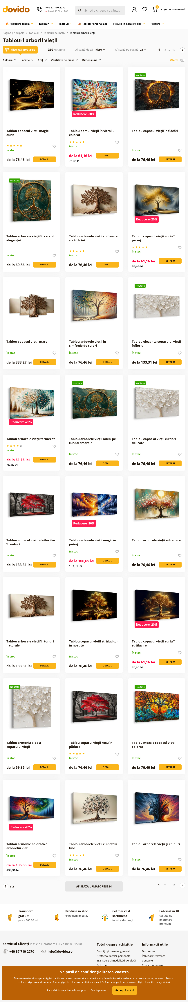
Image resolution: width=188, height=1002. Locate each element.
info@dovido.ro (60, 951)
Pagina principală (13, 33)
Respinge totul (98, 990)
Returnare (103, 965)
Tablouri (34, 33)
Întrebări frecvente (153, 956)
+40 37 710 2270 (21, 951)
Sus (12, 886)
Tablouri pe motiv (54, 33)
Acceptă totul (124, 990)
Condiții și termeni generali (113, 951)
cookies (22, 982)
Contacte (147, 960)
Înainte (182, 50)
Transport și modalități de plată (116, 960)
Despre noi (148, 951)
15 (173, 49)
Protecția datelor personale (113, 956)
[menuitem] (19, 24)
